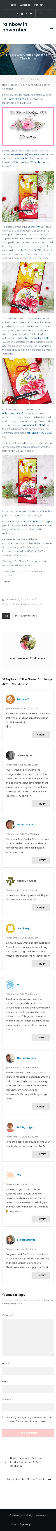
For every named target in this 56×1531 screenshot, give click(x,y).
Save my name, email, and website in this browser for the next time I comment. (29, 1419)
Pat (19, 984)
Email (6, 1381)
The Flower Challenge (14, 99)
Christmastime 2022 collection (29, 162)
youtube (31, 14)
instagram (22, 14)
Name (6, 1363)
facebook (17, 14)
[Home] (16, 79)
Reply (42, 734)
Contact (38, 4)
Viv (19, 1175)
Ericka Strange (26, 1239)
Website (6, 1399)
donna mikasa (26, 824)
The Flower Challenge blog (34, 521)
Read (13, 4)
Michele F (23, 699)
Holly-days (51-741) (39, 154)
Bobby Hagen (25, 1127)
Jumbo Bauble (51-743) (15, 154)
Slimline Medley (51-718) (37, 338)
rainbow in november (14, 27)
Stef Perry (23, 928)
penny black (11, 604)
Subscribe (25, 4)
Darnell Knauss (26, 1058)
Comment (9, 1315)
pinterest (26, 14)
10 (33, 599)
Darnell (16, 529)
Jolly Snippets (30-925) (39, 432)
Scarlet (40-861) (25, 158)
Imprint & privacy (21, 1524)
